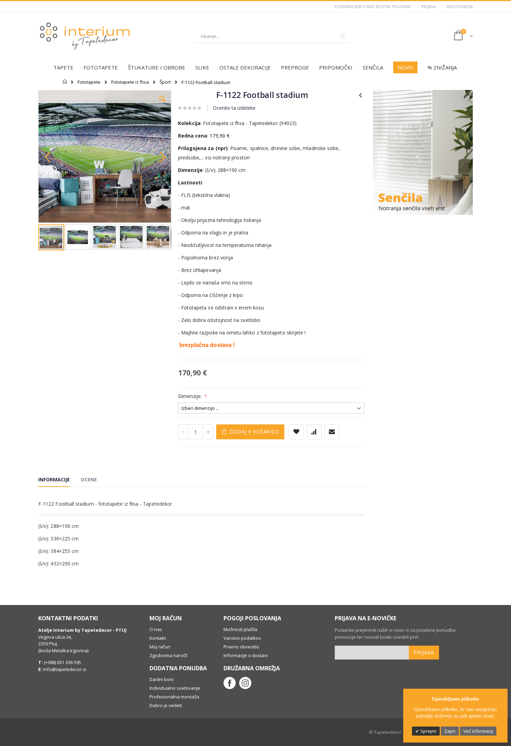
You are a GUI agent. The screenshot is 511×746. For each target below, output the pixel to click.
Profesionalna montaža (174, 697)
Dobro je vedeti (165, 705)
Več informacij (478, 731)
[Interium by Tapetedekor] (85, 36)
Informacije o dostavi (246, 655)
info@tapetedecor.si (64, 669)
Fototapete (89, 82)
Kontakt (157, 638)
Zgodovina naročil (168, 655)
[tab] (59, 480)
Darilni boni (161, 679)
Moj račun (159, 647)
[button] (162, 104)
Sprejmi (427, 731)
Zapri (449, 731)
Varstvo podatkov (242, 638)
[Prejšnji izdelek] (360, 95)
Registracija (460, 6)
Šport (165, 82)
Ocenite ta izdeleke (234, 108)
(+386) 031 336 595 (62, 662)
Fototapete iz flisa (130, 82)
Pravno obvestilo (241, 647)
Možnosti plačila (240, 629)
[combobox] (272, 36)
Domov (65, 81)
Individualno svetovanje (174, 688)
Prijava (428, 6)
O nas (155, 629)
